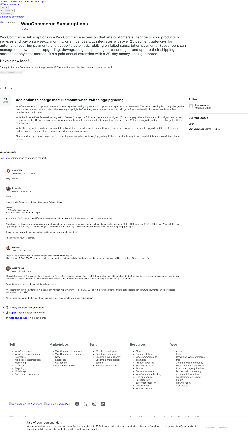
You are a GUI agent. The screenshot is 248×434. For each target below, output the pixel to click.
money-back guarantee (31, 307)
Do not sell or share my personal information (189, 373)
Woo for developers (106, 351)
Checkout (20, 365)
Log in (3, 158)
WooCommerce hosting (148, 374)
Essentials (60, 359)
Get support (41, 1)
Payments (20, 356)
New (57, 356)
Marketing (20, 362)
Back (8, 88)
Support (13, 312)
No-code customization (28, 359)
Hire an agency (144, 377)
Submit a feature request (11, 73)
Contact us (182, 385)
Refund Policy (183, 382)
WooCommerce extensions (69, 351)
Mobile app (21, 371)
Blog (138, 351)
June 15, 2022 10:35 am (21, 251)
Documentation (144, 354)
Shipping (19, 368)
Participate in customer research (146, 381)
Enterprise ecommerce (27, 374)
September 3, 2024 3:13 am (23, 173)
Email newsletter (145, 365)
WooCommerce (23, 351)
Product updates (145, 362)
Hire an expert (27, 1)
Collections (61, 362)
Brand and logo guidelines (190, 368)
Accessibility (142, 385)
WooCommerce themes (68, 354)
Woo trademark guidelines (190, 365)
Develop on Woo (9, 1)
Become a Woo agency (108, 356)
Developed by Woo (65, 365)
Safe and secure (18, 317)
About (179, 351)
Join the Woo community (189, 362)
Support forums (144, 388)
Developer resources (107, 354)
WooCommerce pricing (27, 354)
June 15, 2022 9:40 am (21, 271)
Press (179, 354)
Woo (26, 29)
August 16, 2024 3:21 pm (22, 191)
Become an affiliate (106, 365)
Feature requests (145, 371)
